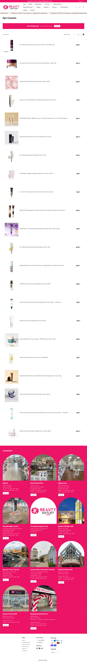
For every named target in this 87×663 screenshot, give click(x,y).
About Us (24, 648)
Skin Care (47, 4)
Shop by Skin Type (57, 4)
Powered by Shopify (42, 660)
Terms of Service (26, 644)
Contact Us (32, 10)
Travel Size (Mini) (64, 7)
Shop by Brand (38, 4)
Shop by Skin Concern (28, 7)
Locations (25, 10)
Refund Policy (25, 646)
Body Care (46, 7)
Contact (6, 493)
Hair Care (54, 7)
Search (23, 640)
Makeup (38, 7)
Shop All (30, 4)
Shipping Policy (26, 642)
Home (24, 4)
